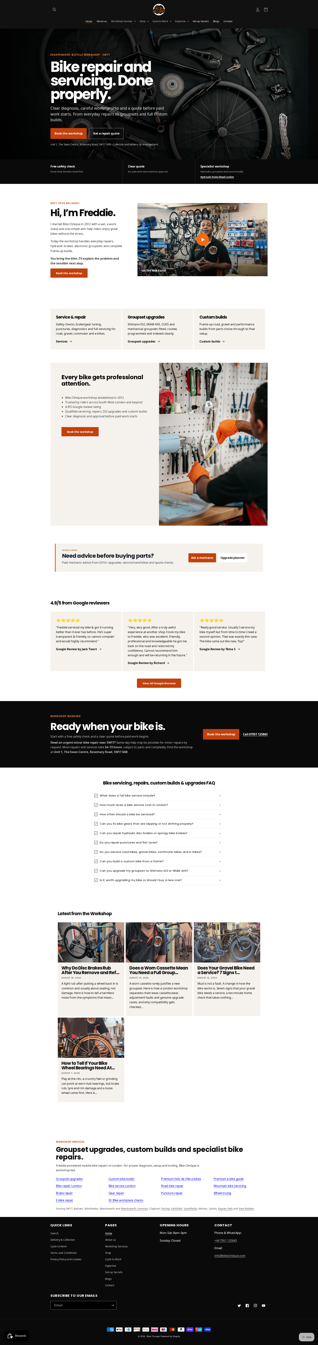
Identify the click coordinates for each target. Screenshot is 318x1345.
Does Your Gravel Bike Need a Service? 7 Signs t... (226, 970)
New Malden (246, 1208)
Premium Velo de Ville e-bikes (181, 1179)
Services (61, 341)
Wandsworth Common (134, 1208)
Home (108, 1233)
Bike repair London (69, 1186)
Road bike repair (172, 1186)
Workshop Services (121, 21)
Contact (109, 1285)
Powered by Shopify (170, 1336)
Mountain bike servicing (230, 1186)
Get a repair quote (106, 133)
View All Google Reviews (159, 683)
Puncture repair (172, 1193)
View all (159, 1116)
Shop (143, 21)
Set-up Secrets (113, 1272)
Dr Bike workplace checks (126, 1200)
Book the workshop (68, 133)
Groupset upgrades (141, 341)
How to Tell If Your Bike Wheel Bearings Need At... (88, 1065)
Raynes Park (225, 1208)
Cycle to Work (160, 21)
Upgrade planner (232, 558)
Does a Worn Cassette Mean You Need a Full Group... (158, 970)
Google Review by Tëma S (217, 649)
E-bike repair (64, 1200)
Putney (165, 1208)
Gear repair (116, 1193)
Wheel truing (222, 1193)
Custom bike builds (122, 1179)
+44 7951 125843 (225, 1241)
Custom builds (209, 341)
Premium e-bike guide (229, 1179)
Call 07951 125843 (255, 734)
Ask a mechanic (202, 558)
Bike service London (122, 1186)
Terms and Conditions (63, 1253)
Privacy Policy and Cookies (66, 1259)
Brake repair (64, 1193)
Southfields (190, 1208)
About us (110, 1239)
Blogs (108, 1279)
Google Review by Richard (146, 663)
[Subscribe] (112, 1305)
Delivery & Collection (62, 1239)
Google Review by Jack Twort (76, 649)
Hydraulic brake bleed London (217, 177)
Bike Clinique (153, 1336)
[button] (54, 10)
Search (54, 1233)
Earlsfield (176, 1208)
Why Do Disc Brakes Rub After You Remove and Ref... (90, 970)
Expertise (180, 21)
